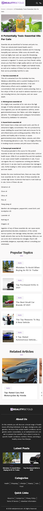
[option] (19, 378)
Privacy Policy (31, 498)
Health (6, 483)
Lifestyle (10, 9)
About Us (10, 498)
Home (3, 9)
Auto (37, 483)
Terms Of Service (13, 501)
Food (21, 486)
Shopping (14, 483)
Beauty (30, 483)
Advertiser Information (28, 501)
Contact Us (20, 498)
